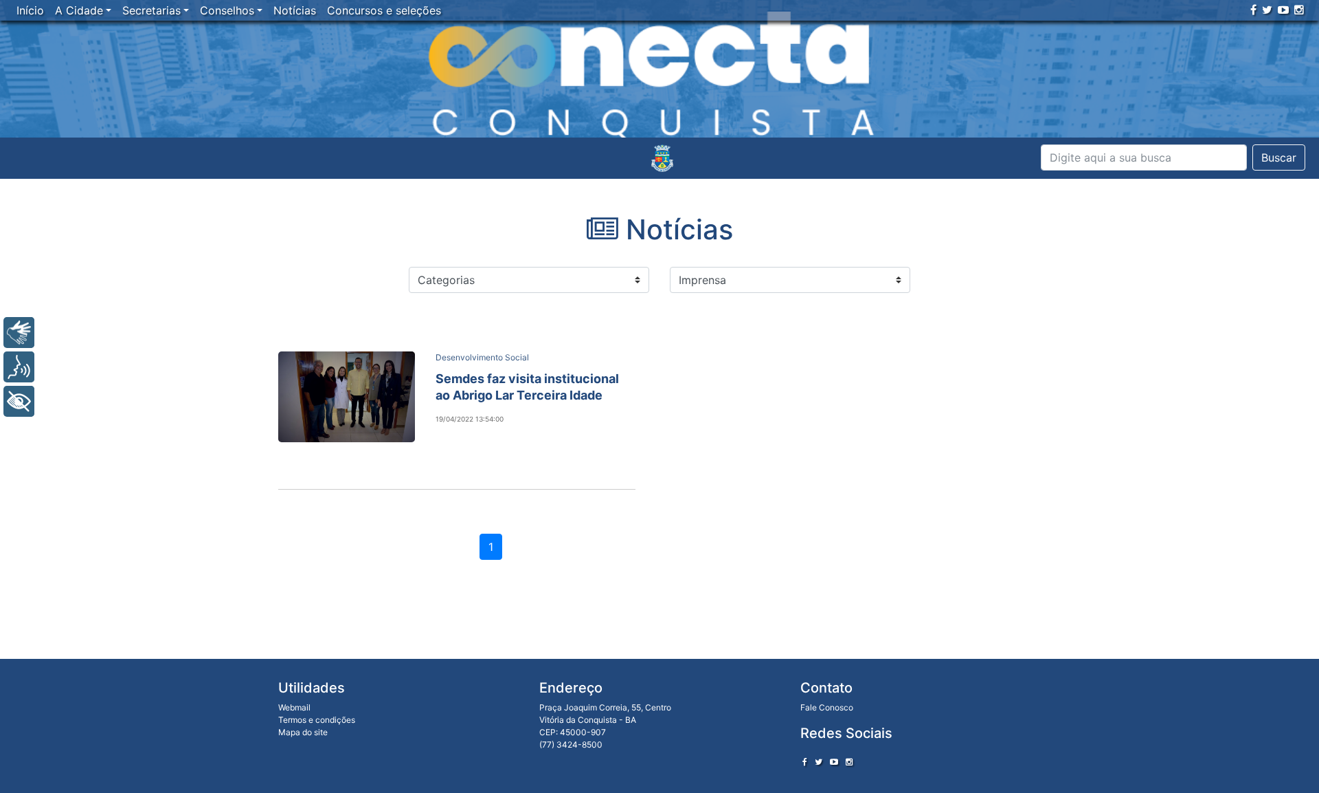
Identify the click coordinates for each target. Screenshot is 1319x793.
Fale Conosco (826, 707)
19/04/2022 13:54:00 (470, 419)
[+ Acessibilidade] (18, 401)
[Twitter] (1267, 10)
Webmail (294, 707)
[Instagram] (1299, 10)
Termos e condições (316, 720)
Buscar (1278, 157)
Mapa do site (303, 732)
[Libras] (18, 332)
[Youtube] (1283, 10)
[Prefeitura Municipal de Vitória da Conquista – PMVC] (662, 158)
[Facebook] (1253, 10)
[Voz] (18, 366)
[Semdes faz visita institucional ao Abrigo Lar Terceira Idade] (346, 396)
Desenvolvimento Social (482, 357)
